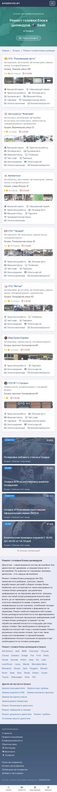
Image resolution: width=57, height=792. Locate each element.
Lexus (17, 664)
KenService (14, 175)
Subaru (35, 673)
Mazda (26, 664)
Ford (38, 655)
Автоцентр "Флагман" (21, 114)
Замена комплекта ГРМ (13, 692)
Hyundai (14, 660)
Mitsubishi (7, 668)
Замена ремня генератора (15, 701)
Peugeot (34, 668)
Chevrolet (34, 651)
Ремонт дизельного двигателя (17, 714)
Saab (12, 673)
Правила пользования (12, 737)
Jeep (31, 660)
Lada (43, 660)
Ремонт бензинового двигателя (17, 705)
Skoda (27, 673)
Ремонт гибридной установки (16, 710)
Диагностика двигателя (13, 688)
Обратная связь (9, 744)
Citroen (5, 655)
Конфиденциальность (12, 740)
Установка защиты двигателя (16, 718)
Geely (46, 655)
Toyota (5, 677)
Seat (19, 673)
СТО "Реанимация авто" (22, 58)
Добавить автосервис (12, 773)
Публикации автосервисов (15, 769)
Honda (5, 660)
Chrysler (45, 651)
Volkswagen (16, 677)
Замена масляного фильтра (40, 692)
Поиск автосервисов (12, 762)
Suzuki (44, 673)
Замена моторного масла (14, 697)
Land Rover (7, 664)
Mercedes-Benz (39, 664)
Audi (17, 651)
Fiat (32, 655)
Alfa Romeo (7, 651)
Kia (37, 660)
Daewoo (15, 655)
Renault (43, 668)
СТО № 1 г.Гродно (18, 383)
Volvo (27, 677)
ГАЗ (34, 677)
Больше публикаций (29, 551)
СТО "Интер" (15, 286)
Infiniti (23, 660)
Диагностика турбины (37, 688)
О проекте (7, 733)
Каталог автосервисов (13, 766)
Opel (25, 668)
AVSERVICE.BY (44, 780)
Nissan (17, 668)
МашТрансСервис (18, 337)
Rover (4, 673)
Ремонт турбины (42, 714)
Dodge (25, 655)
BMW (24, 651)
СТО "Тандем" (16, 231)
